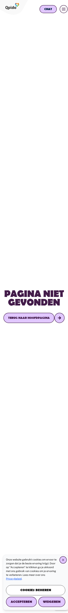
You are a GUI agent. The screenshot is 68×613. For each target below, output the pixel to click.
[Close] (63, 560)
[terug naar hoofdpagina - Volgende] (59, 318)
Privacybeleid (14, 578)
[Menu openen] (64, 9)
